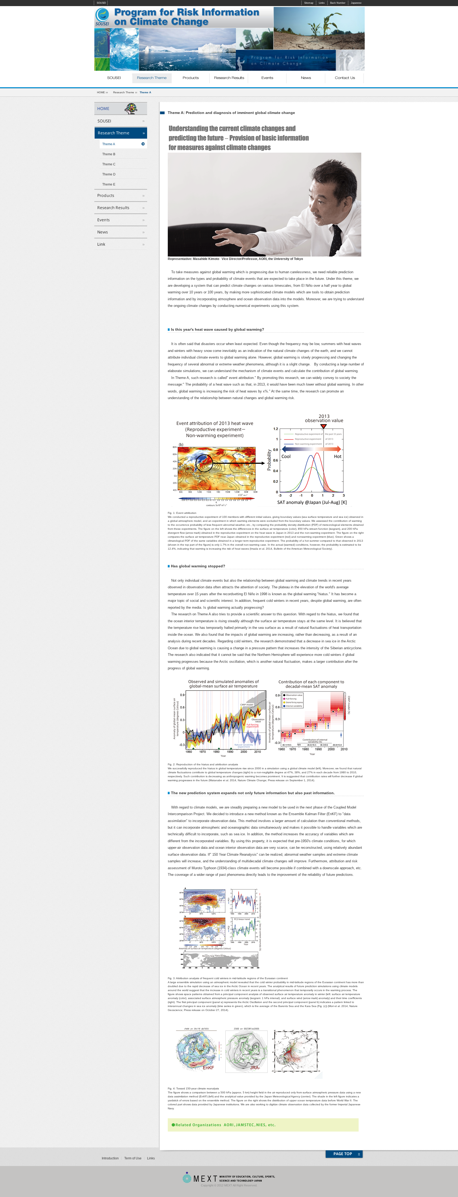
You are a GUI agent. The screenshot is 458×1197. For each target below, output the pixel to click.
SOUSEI (101, 3)
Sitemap (308, 3)
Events (267, 78)
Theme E (108, 184)
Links (322, 3)
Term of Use (133, 1158)
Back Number (337, 3)
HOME (101, 92)
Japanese (356, 3)
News (306, 78)
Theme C (109, 164)
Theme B (108, 154)
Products (190, 78)
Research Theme (152, 78)
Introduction (110, 1158)
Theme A (108, 144)
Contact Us (344, 78)
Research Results (229, 78)
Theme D (109, 174)
